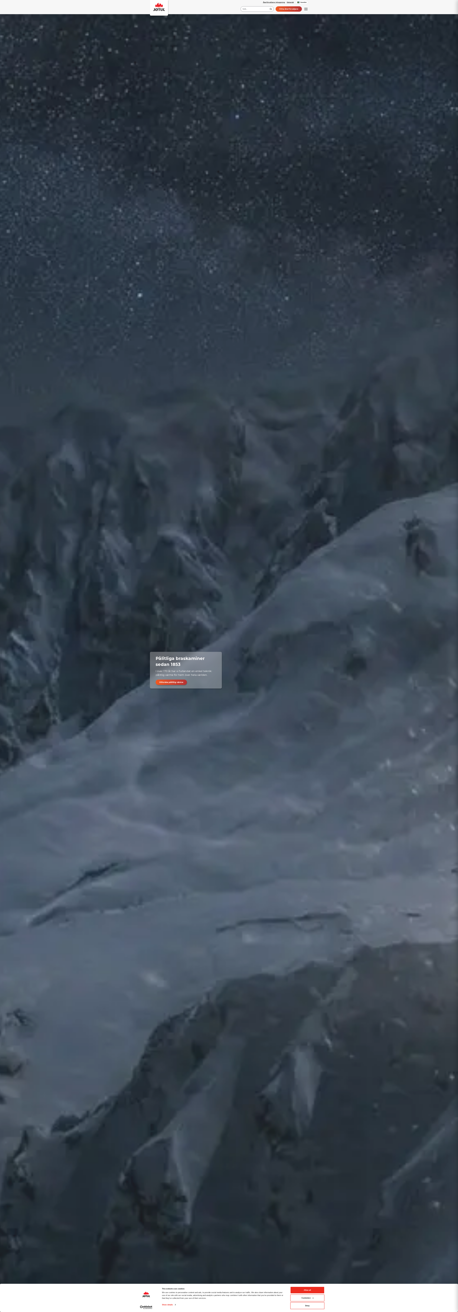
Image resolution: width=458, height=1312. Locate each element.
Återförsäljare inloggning (274, 2)
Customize (306, 1298)
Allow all (307, 1290)
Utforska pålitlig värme (171, 682)
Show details (167, 1305)
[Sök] (271, 9)
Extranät (290, 2)
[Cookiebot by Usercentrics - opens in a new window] (146, 1307)
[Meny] (306, 9)
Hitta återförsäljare (288, 9)
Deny (307, 1306)
